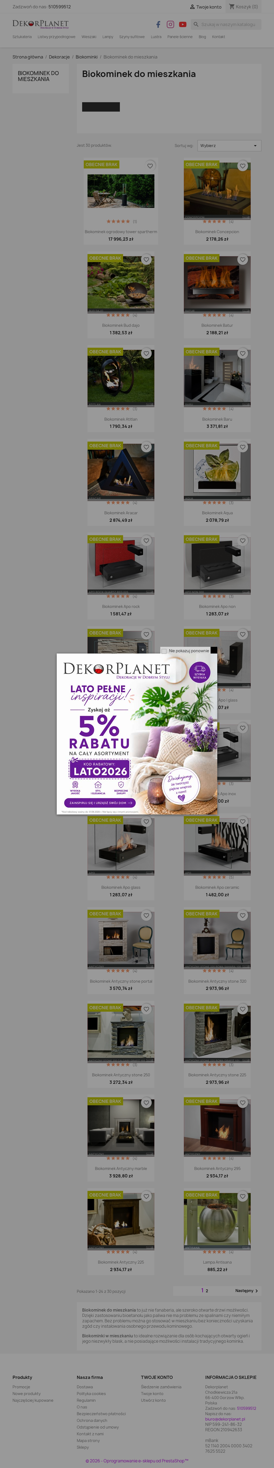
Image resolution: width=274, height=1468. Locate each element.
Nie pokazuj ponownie (189, 650)
